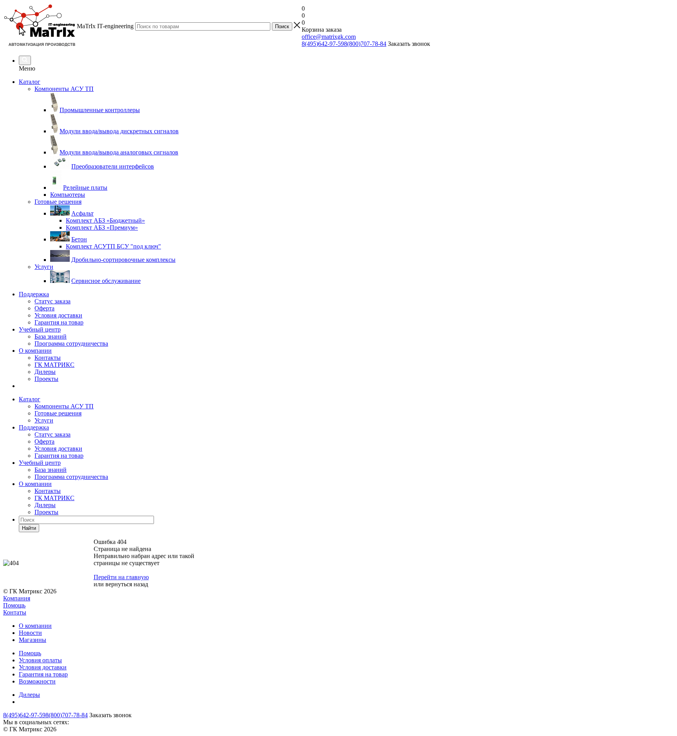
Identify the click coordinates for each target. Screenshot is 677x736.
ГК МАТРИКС (54, 364)
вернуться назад (126, 584)
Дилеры (45, 371)
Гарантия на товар (58, 322)
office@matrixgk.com (329, 36)
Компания (16, 598)
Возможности (37, 681)
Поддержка (34, 294)
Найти (29, 528)
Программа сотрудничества (71, 343)
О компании (35, 350)
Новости (30, 632)
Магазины (32, 639)
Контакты (47, 357)
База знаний (50, 336)
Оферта (44, 308)
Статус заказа (52, 301)
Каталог (29, 81)
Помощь (14, 605)
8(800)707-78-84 (365, 43)
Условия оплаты (40, 660)
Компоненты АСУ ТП (64, 406)
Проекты (46, 378)
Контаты (14, 612)
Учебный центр (40, 329)
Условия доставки (58, 315)
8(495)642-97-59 (323, 43)
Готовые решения (57, 413)
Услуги (43, 420)
